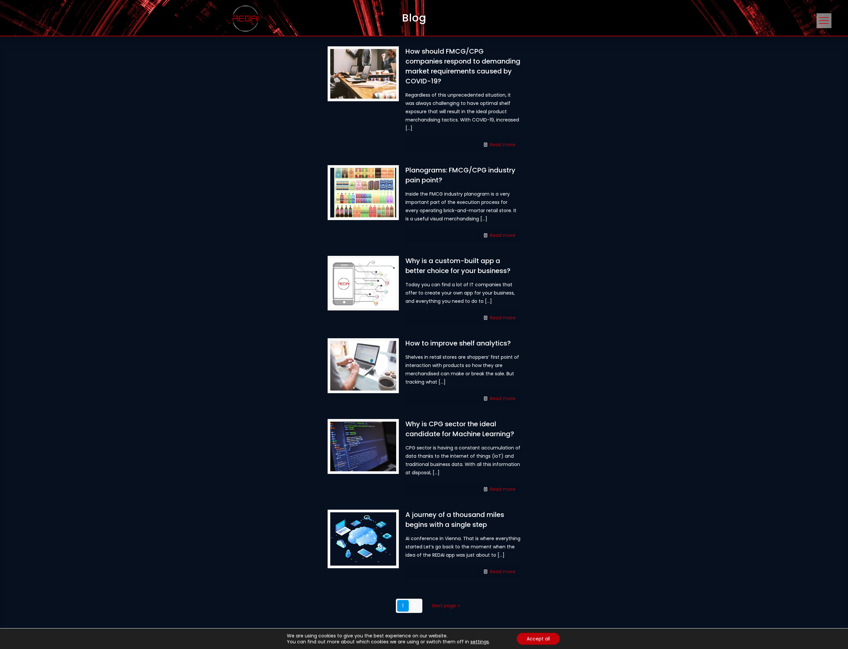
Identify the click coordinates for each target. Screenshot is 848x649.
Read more (502, 144)
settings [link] (479, 641)
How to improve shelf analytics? (458, 343)
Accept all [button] (538, 638)
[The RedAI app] (245, 18)
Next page (444, 605)
